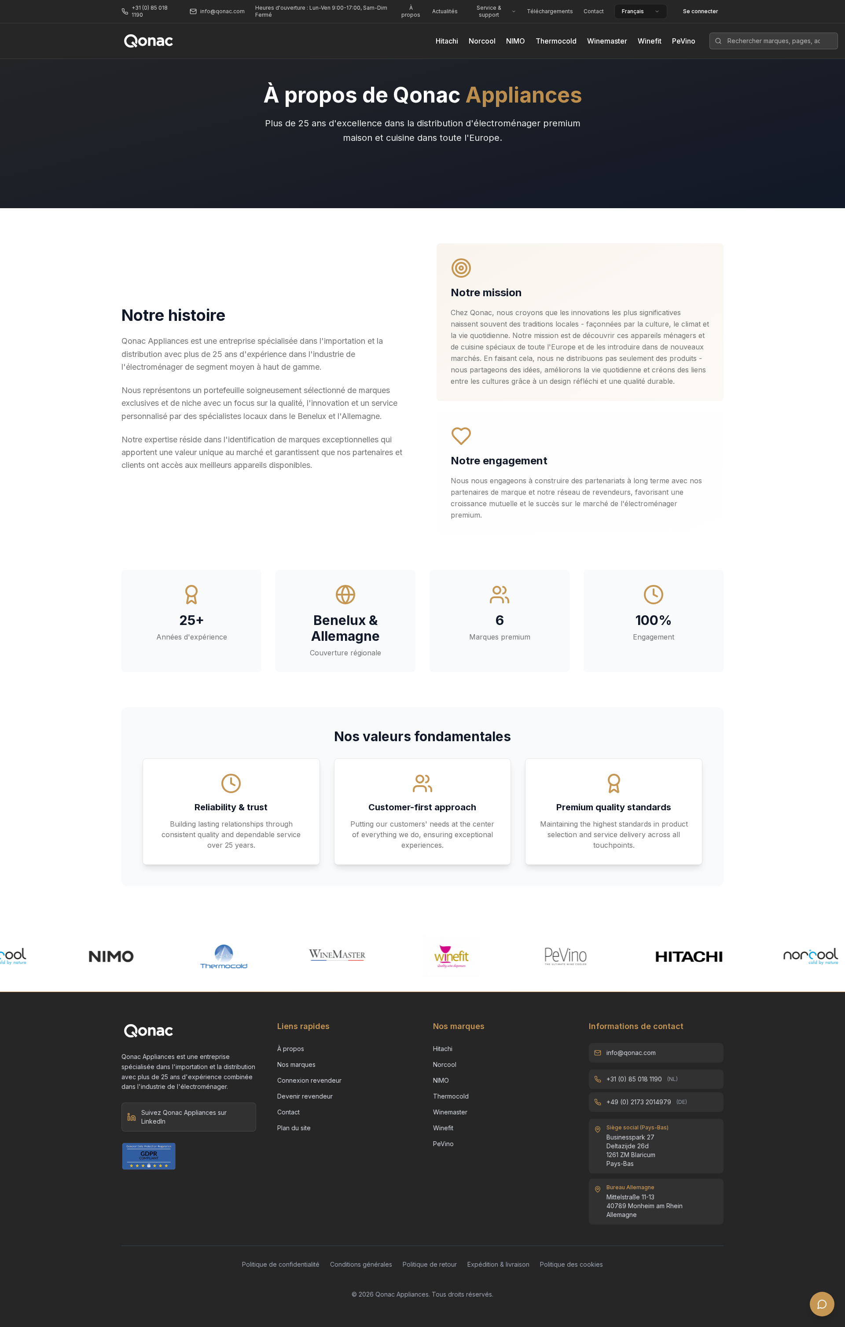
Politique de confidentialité (281, 1264)
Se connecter (700, 11)
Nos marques (296, 1064)
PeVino (683, 41)
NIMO (515, 41)
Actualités (445, 11)
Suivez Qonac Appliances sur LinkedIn (184, 1117)
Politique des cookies (571, 1264)
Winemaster (607, 41)
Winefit (649, 41)
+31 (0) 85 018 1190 (634, 1079)
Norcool (482, 41)
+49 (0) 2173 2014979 (638, 1102)
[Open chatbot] (822, 1304)
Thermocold (556, 41)
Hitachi (447, 41)
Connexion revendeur (309, 1080)
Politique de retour (430, 1264)
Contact (594, 11)
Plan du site (294, 1128)
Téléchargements (550, 11)
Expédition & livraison (498, 1264)
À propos (410, 11)
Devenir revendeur (305, 1096)
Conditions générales (361, 1264)
